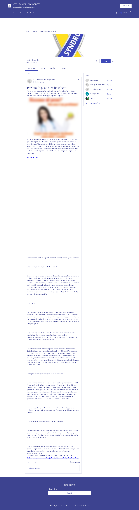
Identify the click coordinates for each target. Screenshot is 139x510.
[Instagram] (116, 13)
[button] (126, 6)
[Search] (97, 61)
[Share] (78, 80)
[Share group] (113, 61)
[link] (31, 68)
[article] (53, 275)
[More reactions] (34, 462)
